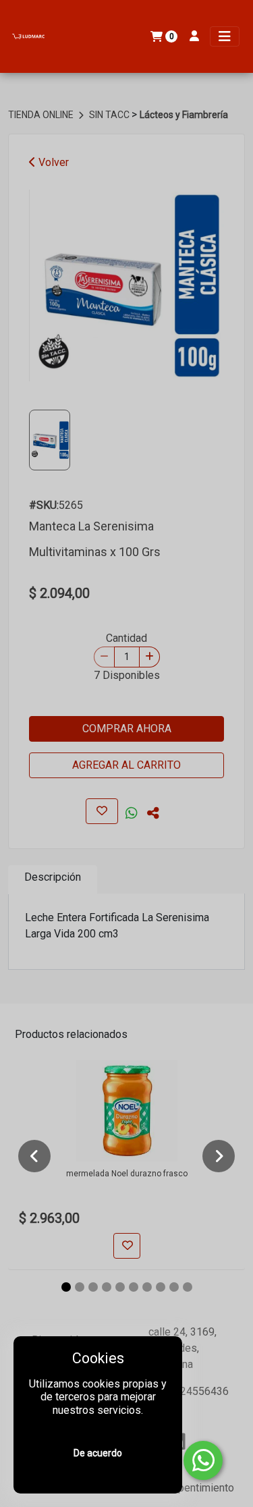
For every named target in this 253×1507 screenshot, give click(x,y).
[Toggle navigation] (225, 36)
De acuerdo (98, 1453)
